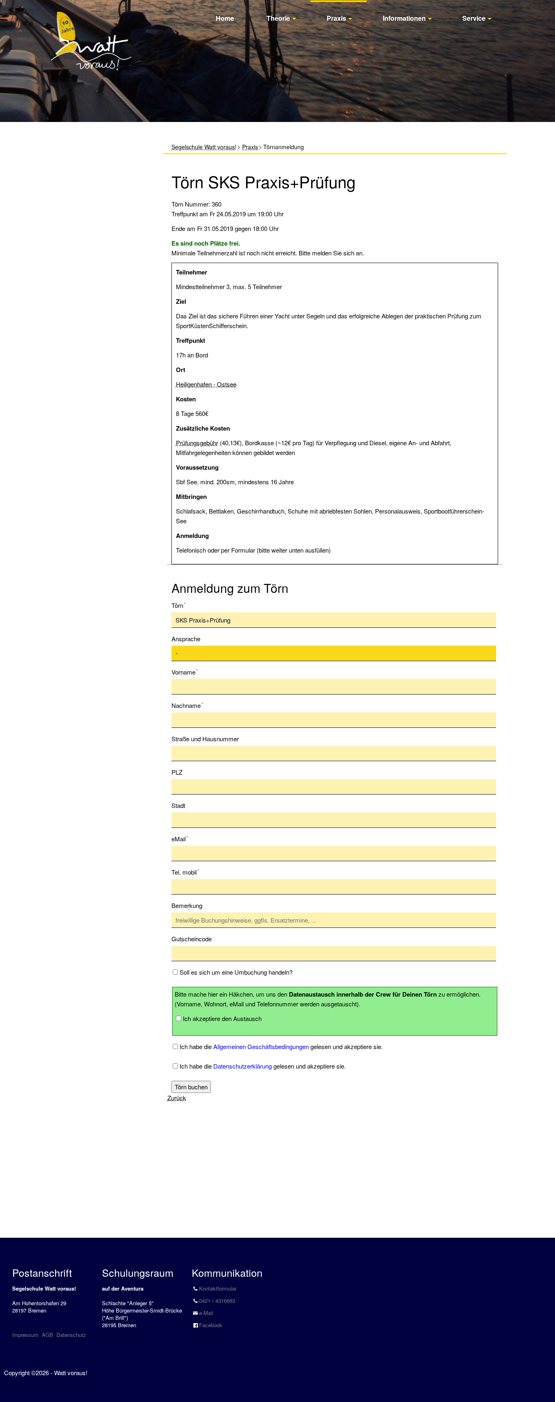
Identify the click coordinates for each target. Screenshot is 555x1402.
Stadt (178, 805)
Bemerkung (186, 905)
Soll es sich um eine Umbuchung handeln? (236, 972)
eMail (184, 838)
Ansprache (185, 638)
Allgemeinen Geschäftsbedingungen (261, 1046)
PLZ (176, 772)
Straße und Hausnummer (205, 738)
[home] (91, 32)
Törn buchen (191, 1086)
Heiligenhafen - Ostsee (206, 384)
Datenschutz (71, 1335)
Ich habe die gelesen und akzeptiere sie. (281, 1046)
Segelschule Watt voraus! (203, 147)
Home (225, 18)
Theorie (278, 18)
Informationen (404, 18)
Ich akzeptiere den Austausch (222, 1018)
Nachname (187, 705)
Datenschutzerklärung (242, 1066)
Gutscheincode (191, 938)
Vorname (184, 671)
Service (474, 18)
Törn (184, 605)
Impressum (25, 1335)
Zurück (176, 1097)
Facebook (210, 1325)
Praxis (336, 18)
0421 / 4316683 (217, 1300)
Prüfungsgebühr (197, 442)
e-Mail (206, 1313)
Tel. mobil (185, 871)
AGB (47, 1335)
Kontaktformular (217, 1288)
